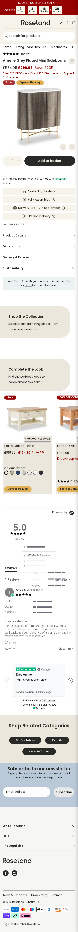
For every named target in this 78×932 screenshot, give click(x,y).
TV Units (57, 740)
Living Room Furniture (31, 47)
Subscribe (64, 792)
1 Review (25, 54)
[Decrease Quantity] (6, 161)
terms (28, 285)
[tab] (11, 569)
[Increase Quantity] (19, 161)
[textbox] (72, 581)
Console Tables (39, 751)
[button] (13, 642)
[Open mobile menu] (6, 24)
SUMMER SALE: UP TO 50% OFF (38, 3)
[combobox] (63, 580)
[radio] (35, 547)
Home (7, 47)
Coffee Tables (25, 740)
